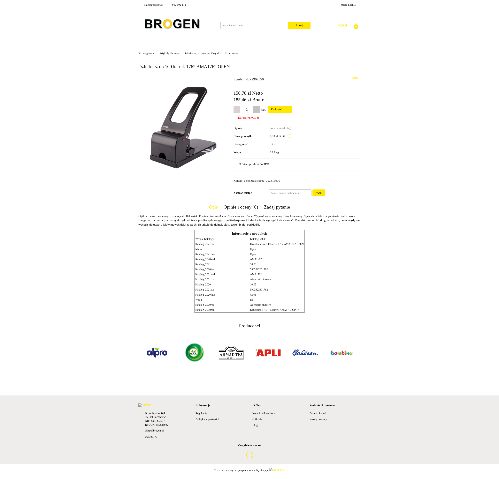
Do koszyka (278, 109)
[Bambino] (305, 352)
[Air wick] (156, 352)
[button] (203, 405)
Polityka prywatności (207, 419)
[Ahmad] (193, 352)
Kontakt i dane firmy (264, 413)
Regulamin (201, 413)
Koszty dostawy (318, 419)
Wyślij (318, 192)
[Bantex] (342, 352)
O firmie (257, 419)
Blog (255, 425)
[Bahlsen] (268, 352)
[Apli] (231, 352)
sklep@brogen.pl (154, 430)
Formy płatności (318, 413)
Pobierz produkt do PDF (254, 164)
